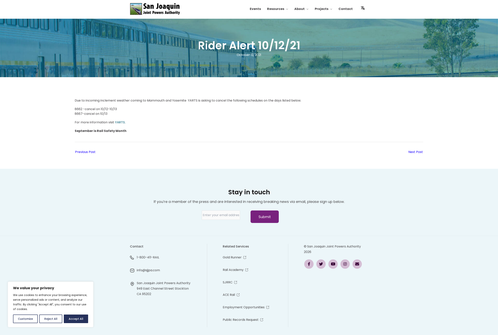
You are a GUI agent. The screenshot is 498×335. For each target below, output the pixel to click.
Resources (275, 9)
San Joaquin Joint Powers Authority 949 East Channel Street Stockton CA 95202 (163, 288)
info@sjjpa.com (148, 270)
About (299, 9)
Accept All (76, 319)
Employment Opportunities (244, 307)
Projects (321, 9)
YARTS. (120, 122)
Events (255, 9)
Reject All (50, 319)
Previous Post (85, 152)
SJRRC (227, 282)
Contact (345, 9)
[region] (50, 304)
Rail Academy (233, 270)
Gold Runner (232, 257)
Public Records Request (241, 319)
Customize (25, 319)
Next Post (415, 152)
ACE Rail (229, 295)
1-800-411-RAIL (148, 257)
